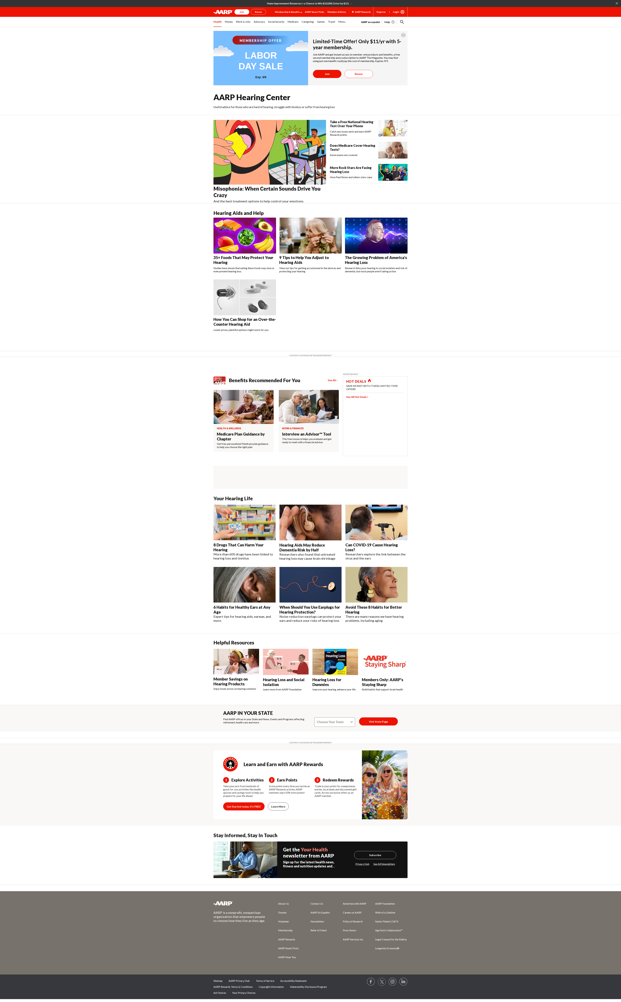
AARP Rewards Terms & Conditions (233, 986)
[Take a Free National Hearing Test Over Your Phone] (393, 128)
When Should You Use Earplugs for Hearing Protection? (309, 609)
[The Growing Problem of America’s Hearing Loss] (376, 236)
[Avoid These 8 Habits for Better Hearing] (376, 585)
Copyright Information (271, 986)
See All (332, 380)
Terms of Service (265, 980)
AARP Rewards (286, 939)
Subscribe (375, 855)
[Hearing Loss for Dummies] (335, 662)
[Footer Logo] (239, 903)
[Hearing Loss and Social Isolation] (286, 662)
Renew (359, 73)
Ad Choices (219, 992)
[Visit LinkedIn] (403, 982)
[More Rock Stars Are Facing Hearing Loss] (393, 172)
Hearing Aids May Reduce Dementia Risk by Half (302, 547)
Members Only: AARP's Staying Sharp (382, 682)
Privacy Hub (362, 863)
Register (381, 12)
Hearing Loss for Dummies (326, 682)
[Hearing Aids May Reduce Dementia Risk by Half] (310, 522)
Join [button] (242, 12)
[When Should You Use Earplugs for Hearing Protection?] (310, 585)
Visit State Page (378, 721)
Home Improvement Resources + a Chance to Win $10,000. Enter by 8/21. (308, 3)
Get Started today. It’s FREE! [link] (244, 806)
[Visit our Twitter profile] (382, 982)
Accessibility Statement (293, 980)
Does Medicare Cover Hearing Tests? (352, 147)
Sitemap (218, 980)
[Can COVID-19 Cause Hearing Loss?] (376, 522)
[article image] (389, 22)
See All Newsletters (384, 863)
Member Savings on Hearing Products (230, 681)
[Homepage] (223, 12)
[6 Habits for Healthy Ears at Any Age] (244, 585)
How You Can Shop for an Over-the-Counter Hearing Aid (244, 322)
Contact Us (316, 903)
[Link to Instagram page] (393, 982)
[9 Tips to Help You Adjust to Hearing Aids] (310, 236)
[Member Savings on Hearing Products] (236, 661)
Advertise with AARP (354, 903)
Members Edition (336, 12)
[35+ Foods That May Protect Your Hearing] (244, 236)
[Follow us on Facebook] (371, 982)
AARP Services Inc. (353, 939)
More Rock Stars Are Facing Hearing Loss (350, 170)
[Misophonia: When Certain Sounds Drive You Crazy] (269, 152)
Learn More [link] (278, 806)
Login (396, 11)
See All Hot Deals (356, 396)
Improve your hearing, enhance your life (334, 689)
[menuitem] (217, 23)
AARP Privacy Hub (239, 980)
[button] (402, 22)
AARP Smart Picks (314, 12)
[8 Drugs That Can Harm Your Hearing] (244, 522)
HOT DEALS (356, 381)
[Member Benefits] (221, 380)
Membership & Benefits (287, 12)
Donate (282, 912)
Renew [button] (258, 12)
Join (327, 73)
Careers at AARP (352, 912)
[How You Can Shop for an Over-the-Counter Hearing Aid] (244, 297)
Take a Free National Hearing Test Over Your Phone (351, 124)
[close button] (403, 35)
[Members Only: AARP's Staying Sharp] (385, 662)
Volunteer (283, 921)
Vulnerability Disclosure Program (308, 986)
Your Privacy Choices (244, 992)
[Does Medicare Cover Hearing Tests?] (393, 150)
